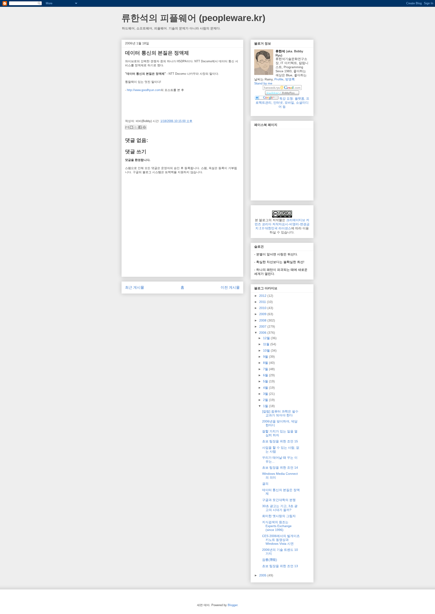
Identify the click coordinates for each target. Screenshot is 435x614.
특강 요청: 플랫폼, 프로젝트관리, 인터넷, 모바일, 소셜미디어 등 (282, 102)
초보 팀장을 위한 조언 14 (280, 467)
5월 (266, 381)
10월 (267, 350)
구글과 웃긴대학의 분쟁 (279, 500)
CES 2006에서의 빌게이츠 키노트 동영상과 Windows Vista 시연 (281, 539)
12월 (267, 338)
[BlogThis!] (131, 127)
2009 (263, 314)
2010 (263, 308)
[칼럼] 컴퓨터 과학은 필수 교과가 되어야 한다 (280, 413)
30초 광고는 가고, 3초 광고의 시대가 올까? (279, 508)
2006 (263, 332)
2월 (266, 400)
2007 (263, 326)
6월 (266, 375)
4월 (266, 387)
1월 (266, 406)
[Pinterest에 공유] (144, 127)
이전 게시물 (230, 287)
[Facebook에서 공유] (140, 127)
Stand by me (263, 83)
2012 (263, 295)
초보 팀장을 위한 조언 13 (280, 566)
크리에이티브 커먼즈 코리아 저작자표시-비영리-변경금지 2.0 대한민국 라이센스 (282, 224)
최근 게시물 (134, 287)
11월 (266, 344)
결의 (265, 483)
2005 (263, 575)
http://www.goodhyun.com (144, 90)
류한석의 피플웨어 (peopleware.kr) (193, 18)
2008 (263, 320)
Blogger (232, 605)
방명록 (290, 79)
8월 (266, 363)
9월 (266, 356)
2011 (263, 302)
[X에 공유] (135, 127)
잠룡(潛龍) (269, 559)
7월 (266, 369)
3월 (266, 394)
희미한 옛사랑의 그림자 (279, 516)
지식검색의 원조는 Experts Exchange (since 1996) (277, 526)
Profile (278, 79)
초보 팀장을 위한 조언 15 (280, 441)
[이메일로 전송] (127, 127)
